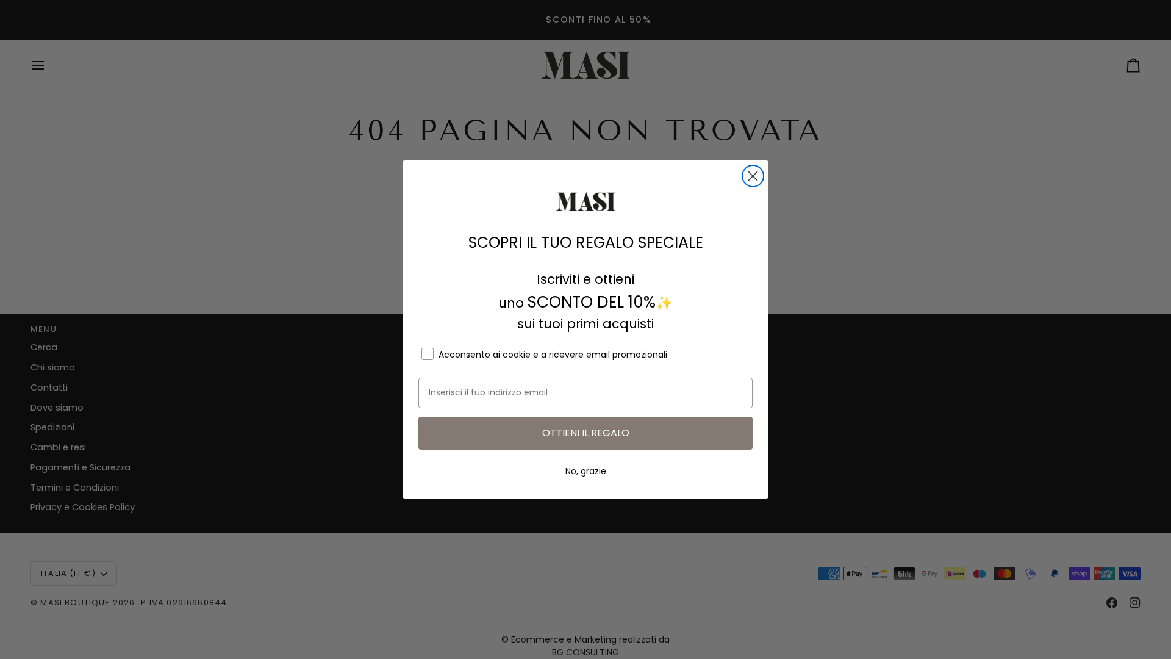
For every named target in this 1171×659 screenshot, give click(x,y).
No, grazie (585, 471)
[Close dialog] (753, 176)
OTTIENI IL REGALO (585, 433)
